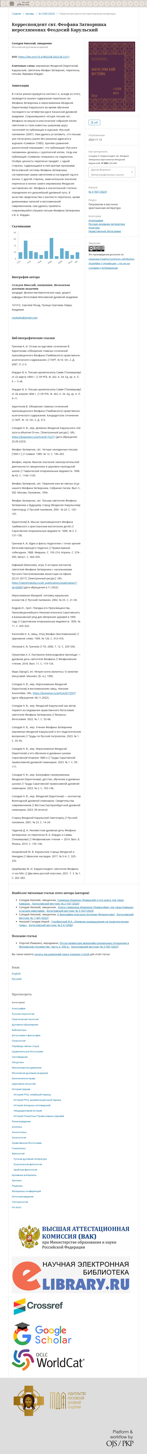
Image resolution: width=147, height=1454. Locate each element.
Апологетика (19, 1132)
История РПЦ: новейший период (32, 1094)
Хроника (17, 1180)
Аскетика (94, 227)
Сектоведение (20, 1056)
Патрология (18, 1040)
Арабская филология (25, 1169)
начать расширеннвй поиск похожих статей (61, 954)
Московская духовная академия (30, 1073)
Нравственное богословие (105, 231)
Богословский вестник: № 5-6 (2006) (51, 925)
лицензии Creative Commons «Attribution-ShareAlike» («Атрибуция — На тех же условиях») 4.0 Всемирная (112, 263)
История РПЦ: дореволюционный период (37, 1099)
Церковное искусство (24, 1083)
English (16, 973)
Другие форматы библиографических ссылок (107, 172)
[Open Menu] (11, 3)
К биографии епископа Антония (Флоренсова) (86, 914)
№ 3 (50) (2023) (47, 13)
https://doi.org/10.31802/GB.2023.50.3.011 (44, 56)
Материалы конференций (26, 1191)
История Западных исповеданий (32, 1105)
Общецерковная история (28, 1110)
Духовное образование (25, 1024)
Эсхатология (19, 1137)
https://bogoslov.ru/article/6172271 (33, 437)
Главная (16, 13)
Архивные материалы (24, 1175)
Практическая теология (25, 1019)
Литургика (18, 1062)
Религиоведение (21, 1121)
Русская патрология (23, 1013)
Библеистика (19, 1030)
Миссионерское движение (26, 1067)
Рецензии (17, 1185)
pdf (96, 122)
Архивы (29, 13)
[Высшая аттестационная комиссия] (73, 1251)
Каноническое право (23, 1078)
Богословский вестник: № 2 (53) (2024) (55, 903)
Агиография (96, 220)
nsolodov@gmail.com (24, 317)
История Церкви (21, 1089)
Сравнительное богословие (27, 1051)
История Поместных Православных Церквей (39, 1116)
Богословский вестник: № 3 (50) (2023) (94, 946)
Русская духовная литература (107, 224)
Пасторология (20, 1202)
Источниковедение (23, 1196)
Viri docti (16, 1207)
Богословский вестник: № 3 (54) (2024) (70, 910)
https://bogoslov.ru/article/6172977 (54, 693)
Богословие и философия (26, 1035)
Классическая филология (28, 1164)
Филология (18, 1153)
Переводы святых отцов (25, 1046)
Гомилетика (18, 1148)
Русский (17, 979)
